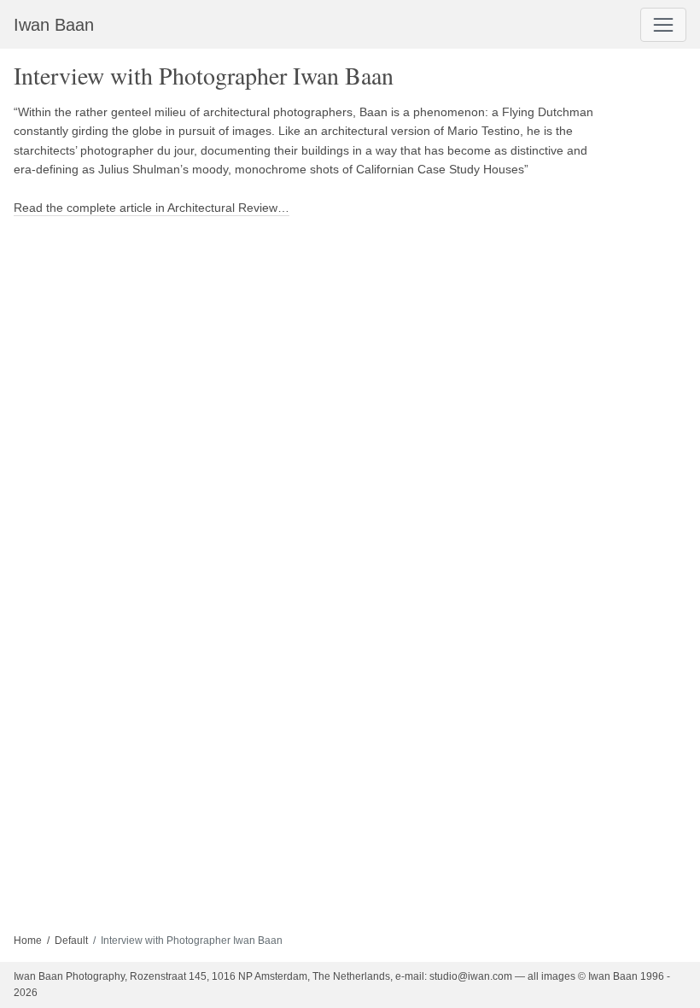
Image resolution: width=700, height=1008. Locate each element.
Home (28, 940)
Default (71, 940)
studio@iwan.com (470, 976)
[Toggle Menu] (663, 25)
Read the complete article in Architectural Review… (151, 207)
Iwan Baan (54, 24)
